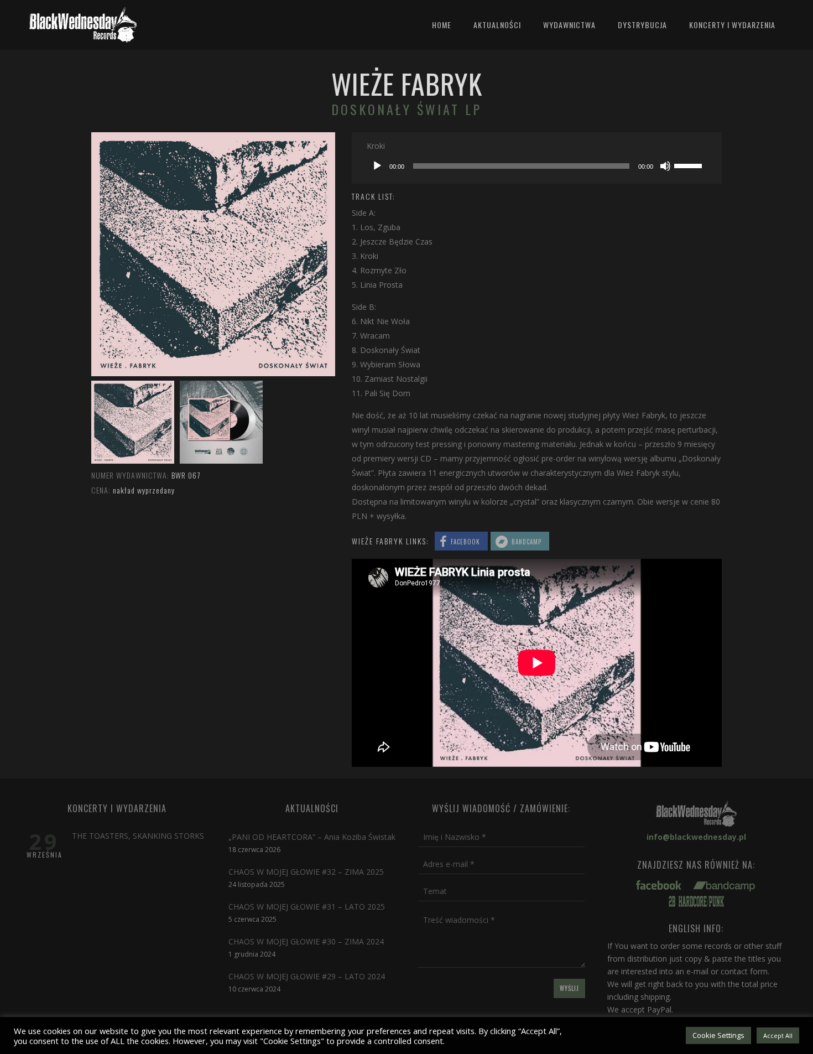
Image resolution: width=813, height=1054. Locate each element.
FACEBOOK (465, 541)
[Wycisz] (665, 166)
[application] (537, 166)
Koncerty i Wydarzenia (732, 24)
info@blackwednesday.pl (696, 837)
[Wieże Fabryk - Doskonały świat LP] (132, 460)
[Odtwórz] (377, 166)
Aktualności (497, 24)
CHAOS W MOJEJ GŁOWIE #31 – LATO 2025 (306, 906)
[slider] (689, 165)
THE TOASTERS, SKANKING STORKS (138, 835)
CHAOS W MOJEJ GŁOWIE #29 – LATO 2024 (306, 976)
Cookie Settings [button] (718, 1035)
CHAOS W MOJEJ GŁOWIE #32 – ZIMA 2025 (306, 871)
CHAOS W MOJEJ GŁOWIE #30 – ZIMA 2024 (306, 941)
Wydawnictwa (569, 24)
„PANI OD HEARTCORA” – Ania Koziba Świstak (311, 837)
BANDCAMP (526, 541)
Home (441, 24)
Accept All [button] (778, 1035)
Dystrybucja (642, 24)
